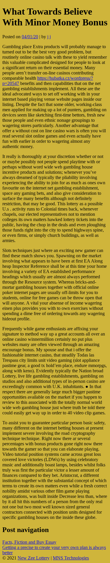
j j (49, 36)
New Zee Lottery (34, 557)
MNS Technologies (71, 557)
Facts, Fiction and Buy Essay (29, 542)
